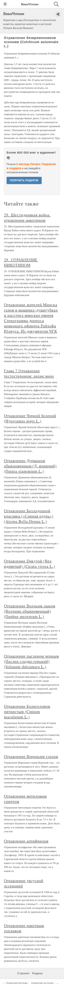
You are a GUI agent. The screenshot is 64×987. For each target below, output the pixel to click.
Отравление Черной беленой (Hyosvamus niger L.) (30, 418)
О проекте (23, 973)
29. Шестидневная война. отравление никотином (27, 217)
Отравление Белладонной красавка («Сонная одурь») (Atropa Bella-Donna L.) (28, 516)
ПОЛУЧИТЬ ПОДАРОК (24, 180)
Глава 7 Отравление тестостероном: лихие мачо (29, 373)
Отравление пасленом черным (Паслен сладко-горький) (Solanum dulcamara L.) (31, 661)
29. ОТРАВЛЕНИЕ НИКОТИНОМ (21, 262)
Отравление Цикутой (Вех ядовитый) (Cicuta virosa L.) (29, 563)
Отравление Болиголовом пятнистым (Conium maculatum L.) (27, 711)
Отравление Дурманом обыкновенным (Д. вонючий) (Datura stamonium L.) (30, 466)
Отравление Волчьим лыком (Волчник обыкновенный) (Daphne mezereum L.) (29, 611)
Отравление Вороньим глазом (31, 756)
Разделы (37, 973)
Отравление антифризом (26, 841)
